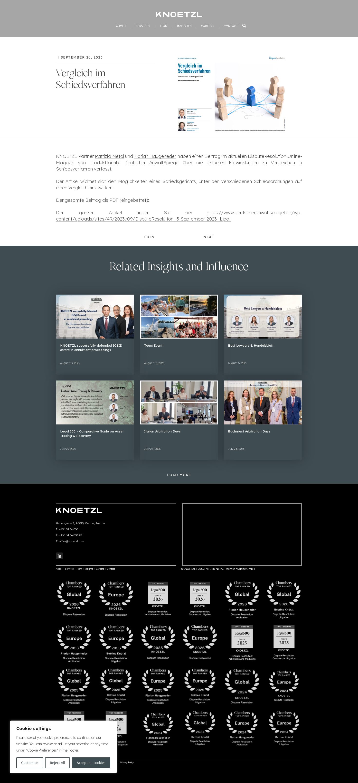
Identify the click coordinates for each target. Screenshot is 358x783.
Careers (207, 26)
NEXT (208, 237)
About (121, 26)
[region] (63, 747)
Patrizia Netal (109, 156)
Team (164, 26)
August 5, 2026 (237, 363)
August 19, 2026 (70, 363)
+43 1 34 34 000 (68, 529)
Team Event (153, 345)
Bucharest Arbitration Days (249, 431)
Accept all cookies (91, 762)
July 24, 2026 (236, 449)
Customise (29, 762)
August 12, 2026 (154, 363)
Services (143, 26)
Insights (184, 26)
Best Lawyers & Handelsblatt (250, 345)
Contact (231, 26)
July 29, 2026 (68, 449)
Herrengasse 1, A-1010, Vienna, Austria (80, 523)
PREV (149, 237)
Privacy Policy (127, 762)
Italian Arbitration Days (162, 431)
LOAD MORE (179, 475)
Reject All (57, 762)
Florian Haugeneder (155, 156)
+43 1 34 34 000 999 (70, 535)
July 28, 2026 (152, 449)
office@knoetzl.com (71, 541)
